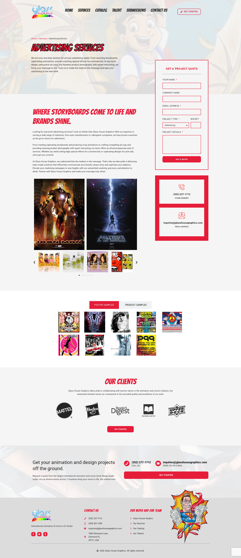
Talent (116, 10)
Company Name (171, 93)
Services (84, 10)
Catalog (101, 10)
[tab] (104, 305)
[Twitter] (39, 534)
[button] (34, 262)
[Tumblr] (45, 534)
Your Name (168, 79)
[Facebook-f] (33, 534)
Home (69, 10)
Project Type (170, 119)
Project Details (171, 132)
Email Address (171, 106)
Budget (195, 119)
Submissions (136, 10)
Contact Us (159, 10)
